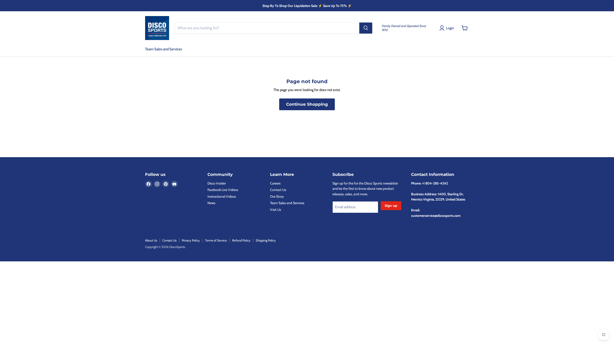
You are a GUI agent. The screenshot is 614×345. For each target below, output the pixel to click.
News (211, 203)
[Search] (365, 28)
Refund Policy (241, 240)
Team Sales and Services (163, 49)
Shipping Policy (266, 240)
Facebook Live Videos (222, 190)
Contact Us (278, 190)
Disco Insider (216, 183)
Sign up (391, 205)
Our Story (277, 196)
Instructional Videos (221, 196)
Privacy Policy (191, 240)
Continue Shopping (307, 104)
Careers (275, 183)
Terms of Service (216, 240)
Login (450, 28)
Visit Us (275, 209)
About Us (151, 240)
